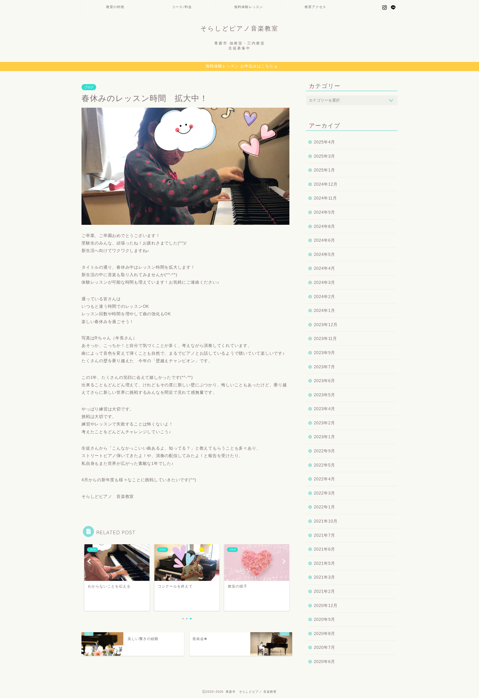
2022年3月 (324, 493)
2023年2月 (324, 422)
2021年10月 (326, 521)
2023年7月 (324, 366)
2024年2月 (324, 296)
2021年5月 (324, 563)
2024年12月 (326, 184)
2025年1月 (324, 170)
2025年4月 (324, 142)
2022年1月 (324, 507)
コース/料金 (182, 7)
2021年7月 (324, 535)
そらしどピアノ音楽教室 (239, 28)
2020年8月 (324, 633)
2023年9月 (324, 352)
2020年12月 (326, 605)
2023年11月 (325, 338)
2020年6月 (324, 661)
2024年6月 (324, 240)
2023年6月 (324, 380)
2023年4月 (324, 408)
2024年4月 (324, 268)
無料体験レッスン (248, 7)
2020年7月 (324, 647)
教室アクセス (315, 7)
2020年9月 (324, 619)
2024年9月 (324, 212)
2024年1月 (324, 310)
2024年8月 (324, 226)
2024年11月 (325, 198)
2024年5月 (324, 254)
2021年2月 (324, 591)
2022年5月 (324, 465)
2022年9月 (324, 450)
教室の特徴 (115, 7)
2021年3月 (324, 577)
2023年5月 (324, 394)
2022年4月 (324, 479)
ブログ (88, 87)
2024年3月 (324, 282)
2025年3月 (324, 156)
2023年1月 (324, 436)
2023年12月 (326, 324)
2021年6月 (324, 549)
